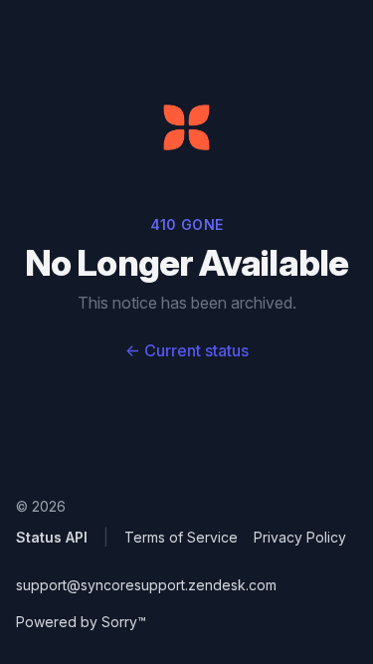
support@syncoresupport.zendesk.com (146, 584)
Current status (187, 350)
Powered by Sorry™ (81, 621)
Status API (52, 537)
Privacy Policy (300, 537)
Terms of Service (181, 537)
